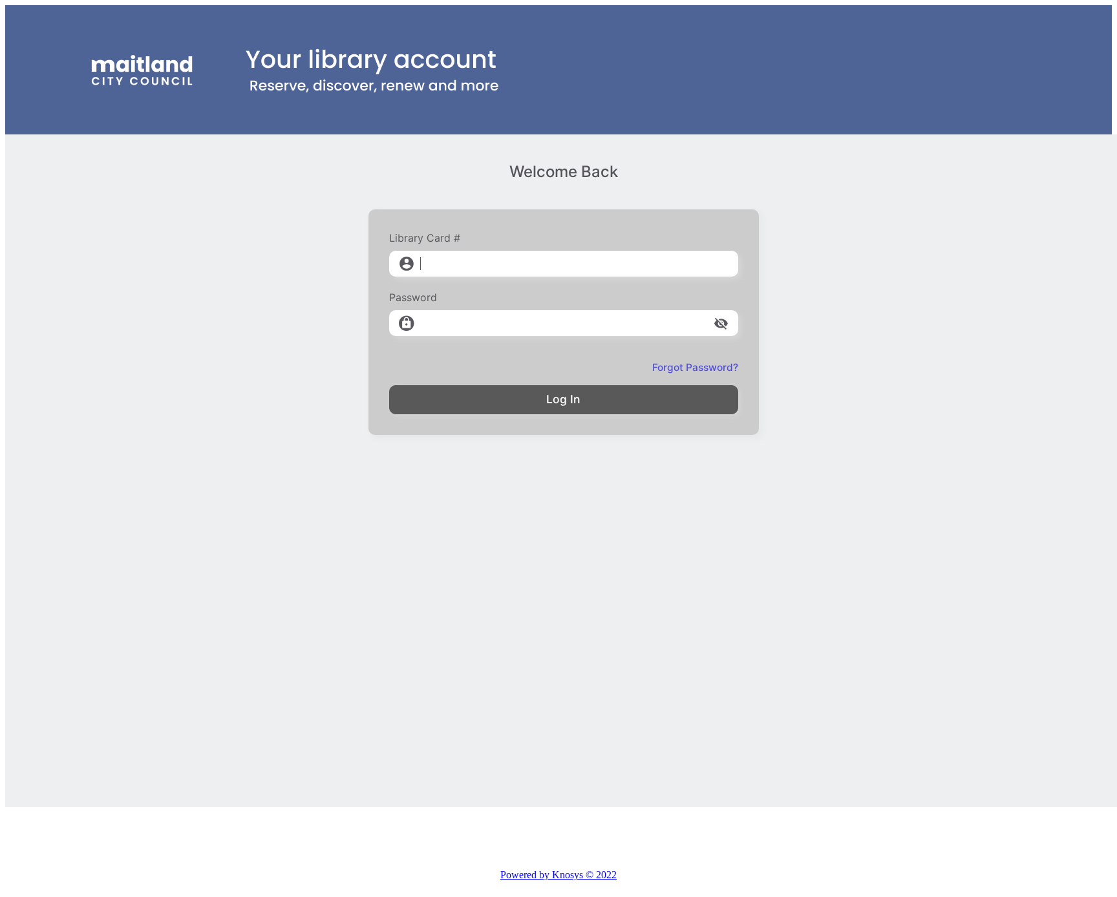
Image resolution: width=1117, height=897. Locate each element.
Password (413, 297)
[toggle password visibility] (721, 323)
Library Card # (424, 237)
